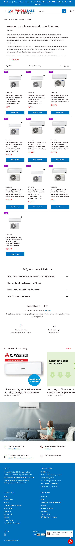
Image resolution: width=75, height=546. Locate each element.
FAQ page (47, 310)
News (42, 499)
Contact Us (44, 511)
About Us (48, 449)
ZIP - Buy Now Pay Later (49, 517)
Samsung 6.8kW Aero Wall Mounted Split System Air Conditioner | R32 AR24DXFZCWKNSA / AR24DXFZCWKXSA (14, 147)
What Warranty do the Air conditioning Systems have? (31, 276)
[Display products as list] (68, 66)
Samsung (9, 92)
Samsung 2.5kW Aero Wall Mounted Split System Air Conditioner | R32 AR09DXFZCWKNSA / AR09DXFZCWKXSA (36, 100)
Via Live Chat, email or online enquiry (20, 458)
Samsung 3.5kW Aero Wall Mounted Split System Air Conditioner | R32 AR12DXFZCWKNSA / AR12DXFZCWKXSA (14, 100)
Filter (10, 66)
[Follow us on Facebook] (5, 534)
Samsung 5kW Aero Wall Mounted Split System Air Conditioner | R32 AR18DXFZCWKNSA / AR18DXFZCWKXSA (36, 194)
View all (69, 348)
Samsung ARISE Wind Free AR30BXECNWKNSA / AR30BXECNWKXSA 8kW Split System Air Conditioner (37, 146)
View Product (15, 112)
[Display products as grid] (64, 66)
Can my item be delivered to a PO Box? (24, 283)
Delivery (6, 502)
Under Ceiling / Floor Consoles (51, 481)
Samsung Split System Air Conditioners (20, 19)
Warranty (6, 517)
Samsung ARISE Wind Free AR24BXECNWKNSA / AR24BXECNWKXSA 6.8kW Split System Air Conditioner (60, 146)
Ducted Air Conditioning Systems (51, 475)
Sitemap (43, 505)
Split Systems (45, 472)
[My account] (71, 11)
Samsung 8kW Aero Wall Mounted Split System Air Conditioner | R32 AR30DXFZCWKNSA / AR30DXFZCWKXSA (14, 241)
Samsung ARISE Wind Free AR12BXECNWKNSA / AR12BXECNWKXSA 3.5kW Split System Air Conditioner (60, 99)
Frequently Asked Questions (13, 505)
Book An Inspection (47, 508)
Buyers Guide (8, 508)
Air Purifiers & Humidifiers (49, 486)
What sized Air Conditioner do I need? (23, 290)
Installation (7, 511)
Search (6, 496)
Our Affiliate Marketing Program (51, 502)
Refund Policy (8, 499)
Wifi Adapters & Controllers (49, 483)
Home (5, 19)
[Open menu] (4, 11)
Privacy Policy (8, 520)
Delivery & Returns (14, 449)
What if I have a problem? (18, 296)
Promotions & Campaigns (12, 523)
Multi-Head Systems (47, 478)
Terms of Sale (8, 514)
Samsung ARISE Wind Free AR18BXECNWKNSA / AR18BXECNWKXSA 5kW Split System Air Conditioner (15, 193)
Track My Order (46, 514)
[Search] (64, 11)
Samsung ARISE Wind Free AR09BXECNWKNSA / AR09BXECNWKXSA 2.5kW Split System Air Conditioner (60, 193)
